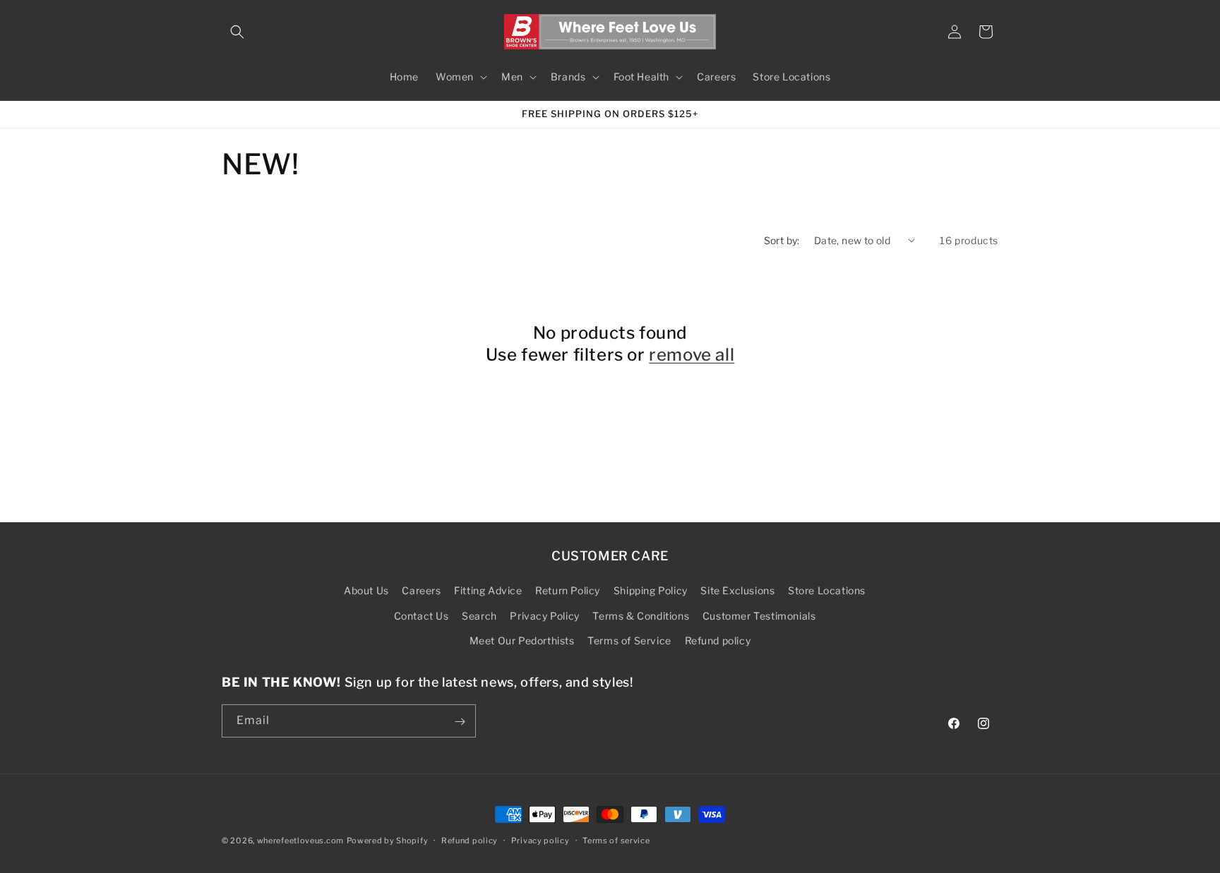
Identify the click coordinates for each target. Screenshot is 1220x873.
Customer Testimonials (759, 616)
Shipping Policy (651, 591)
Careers (421, 591)
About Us (366, 591)
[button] (237, 31)
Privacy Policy (544, 616)
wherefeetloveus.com (300, 840)
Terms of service (616, 840)
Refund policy (718, 640)
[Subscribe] (459, 721)
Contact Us (421, 616)
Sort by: (782, 240)
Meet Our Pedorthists (522, 640)
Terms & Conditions (640, 616)
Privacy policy (540, 840)
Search (479, 616)
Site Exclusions (737, 591)
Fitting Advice (488, 591)
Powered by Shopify (388, 840)
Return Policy (567, 591)
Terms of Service (629, 640)
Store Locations (827, 591)
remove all (691, 354)
